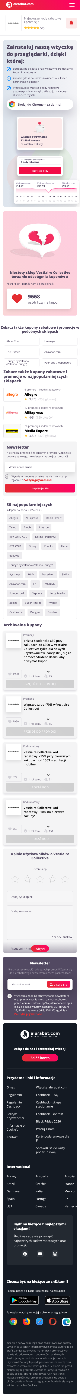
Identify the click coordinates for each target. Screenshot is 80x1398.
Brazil (11, 1184)
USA (9, 1206)
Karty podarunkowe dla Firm (52, 1138)
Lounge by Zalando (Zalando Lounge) (17, 362)
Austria (69, 1176)
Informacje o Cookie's (16, 1127)
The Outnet (13, 352)
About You (12, 341)
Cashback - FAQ (47, 1095)
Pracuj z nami (45, 1129)
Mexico (69, 1191)
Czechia (41, 1184)
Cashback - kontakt (49, 1114)
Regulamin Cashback (14, 1104)
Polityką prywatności (37, 480)
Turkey (11, 1176)
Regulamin (14, 1095)
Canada (40, 1206)
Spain (11, 1199)
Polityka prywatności (15, 1116)
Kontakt (12, 1137)
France (69, 1184)
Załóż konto (40, 1057)
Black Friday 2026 (48, 1121)
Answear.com (52, 352)
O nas (11, 1087)
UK (66, 1199)
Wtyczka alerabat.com (51, 1087)
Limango (49, 341)
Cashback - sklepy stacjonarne (48, 1104)
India (39, 1191)
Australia (41, 1176)
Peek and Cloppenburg (57, 362)
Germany (13, 1191)
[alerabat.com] (19, 5)
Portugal (41, 1199)
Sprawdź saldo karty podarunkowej (50, 1150)
